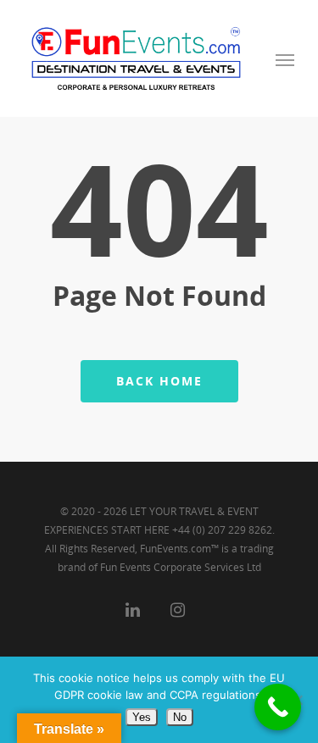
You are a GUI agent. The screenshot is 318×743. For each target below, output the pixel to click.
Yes (141, 717)
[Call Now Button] (277, 707)
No (180, 717)
